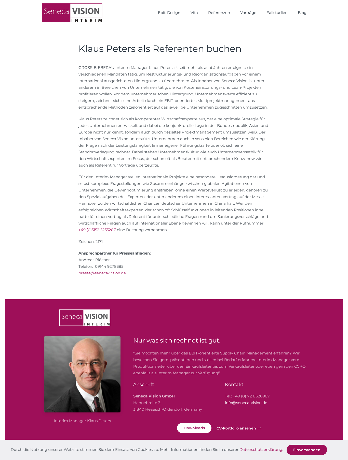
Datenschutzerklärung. (261, 449)
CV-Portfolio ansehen (236, 428)
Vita (194, 12)
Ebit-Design (169, 12)
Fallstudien (277, 12)
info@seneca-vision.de (246, 402)
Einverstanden (306, 450)
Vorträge (248, 12)
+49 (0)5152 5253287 (97, 229)
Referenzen (219, 12)
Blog (302, 12)
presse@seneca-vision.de (102, 273)
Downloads (194, 428)
